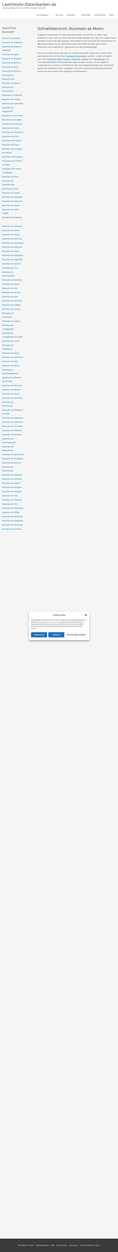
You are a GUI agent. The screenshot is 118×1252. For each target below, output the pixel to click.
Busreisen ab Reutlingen (12, 458)
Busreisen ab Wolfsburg (12, 516)
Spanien (85, 59)
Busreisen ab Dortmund (12, 115)
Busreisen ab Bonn (10, 67)
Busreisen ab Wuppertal (12, 520)
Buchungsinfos (42, 1245)
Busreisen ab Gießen (11, 193)
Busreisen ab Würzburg (12, 525)
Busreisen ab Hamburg (12, 217)
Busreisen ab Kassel (10, 284)
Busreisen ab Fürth (10, 176)
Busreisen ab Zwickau (11, 529)
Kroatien (67, 59)
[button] (86, 615)
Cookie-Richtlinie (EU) (90, 1245)
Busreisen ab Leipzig (11, 309)
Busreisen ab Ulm (9, 504)
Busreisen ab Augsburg (12, 42)
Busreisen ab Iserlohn (11, 264)
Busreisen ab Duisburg (12, 124)
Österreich (51, 59)
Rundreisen (86, 15)
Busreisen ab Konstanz (12, 301)
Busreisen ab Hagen (11, 205)
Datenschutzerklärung (53, 622)
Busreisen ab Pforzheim (12, 426)
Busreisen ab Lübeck (11, 321)
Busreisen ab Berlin (10, 54)
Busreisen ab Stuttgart (12, 491)
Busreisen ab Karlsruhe (12, 280)
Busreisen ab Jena (10, 268)
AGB (52, 1245)
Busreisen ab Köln (10, 296)
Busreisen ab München (12, 385)
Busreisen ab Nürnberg (12, 398)
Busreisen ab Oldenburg (12, 418)
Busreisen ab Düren (10, 128)
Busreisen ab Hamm (11, 230)
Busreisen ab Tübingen (12, 500)
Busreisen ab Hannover (12, 239)
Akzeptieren (39, 635)
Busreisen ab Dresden (11, 120)
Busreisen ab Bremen (11, 83)
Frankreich (76, 59)
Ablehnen (56, 635)
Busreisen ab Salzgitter (12, 475)
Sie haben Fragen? (26, 1245)
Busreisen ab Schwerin (12, 479)
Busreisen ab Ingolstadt (12, 259)
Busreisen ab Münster (11, 389)
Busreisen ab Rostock (11, 463)
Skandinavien (99, 59)
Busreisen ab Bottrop (11, 71)
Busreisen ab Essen (10, 145)
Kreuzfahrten (100, 15)
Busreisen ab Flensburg (12, 157)
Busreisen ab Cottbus (11, 99)
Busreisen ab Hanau (10, 234)
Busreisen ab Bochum (11, 63)
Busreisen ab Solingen (11, 487)
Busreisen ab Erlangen (12, 140)
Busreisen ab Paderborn (12, 422)
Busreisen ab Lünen (10, 341)
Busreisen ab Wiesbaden (13, 508)
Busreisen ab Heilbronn (12, 247)
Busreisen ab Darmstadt (12, 103)
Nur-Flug (59, 15)
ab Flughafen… (43, 15)
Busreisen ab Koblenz (11, 292)
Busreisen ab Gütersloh (12, 201)
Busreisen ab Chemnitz (12, 95)
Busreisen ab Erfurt (10, 136)
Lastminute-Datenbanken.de (29, 4)
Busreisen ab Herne (10, 251)
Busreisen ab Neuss (10, 394)
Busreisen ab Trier (10, 495)
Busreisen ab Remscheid (12, 454)
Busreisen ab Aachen (11, 38)
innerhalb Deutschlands (76, 56)
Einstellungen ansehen (76, 635)
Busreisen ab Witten (11, 512)
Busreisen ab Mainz (10, 353)
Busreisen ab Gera (10, 189)
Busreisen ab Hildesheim (13, 255)
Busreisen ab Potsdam (12, 430)
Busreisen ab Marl (10, 361)
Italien (59, 59)
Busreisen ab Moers (10, 365)
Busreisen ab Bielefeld (11, 58)
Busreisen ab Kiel (9, 288)
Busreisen (71, 15)
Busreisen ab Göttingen (12, 197)
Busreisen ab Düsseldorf (13, 132)
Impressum (73, 1245)
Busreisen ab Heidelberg (13, 243)
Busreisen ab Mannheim (12, 357)
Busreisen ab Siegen (11, 483)
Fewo (111, 15)
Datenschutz (61, 1245)
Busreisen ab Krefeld (11, 305)
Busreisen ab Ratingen (12, 434)
